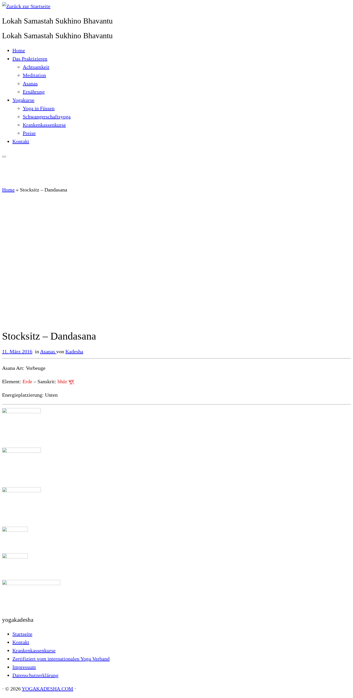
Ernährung (34, 92)
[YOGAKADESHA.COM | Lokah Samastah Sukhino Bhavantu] (26, 6)
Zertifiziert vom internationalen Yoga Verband (61, 659)
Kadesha (74, 351)
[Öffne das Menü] (4, 156)
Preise (29, 133)
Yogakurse (23, 100)
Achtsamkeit (36, 67)
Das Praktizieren (29, 59)
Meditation (34, 75)
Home (18, 50)
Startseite (22, 634)
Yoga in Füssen (39, 108)
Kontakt (20, 141)
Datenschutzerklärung (35, 675)
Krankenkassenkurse (44, 125)
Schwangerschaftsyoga (47, 116)
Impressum (24, 667)
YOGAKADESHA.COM (47, 689)
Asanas (30, 83)
